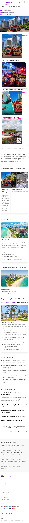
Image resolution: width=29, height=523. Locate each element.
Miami (10, 466)
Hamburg (3, 450)
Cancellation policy (5, 499)
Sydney (7, 459)
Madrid (7, 448)
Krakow (3, 452)
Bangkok (13, 459)
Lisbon (19, 450)
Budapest (13, 448)
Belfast (21, 454)
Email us (4, 485)
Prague (14, 450)
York (2, 457)
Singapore (10, 461)
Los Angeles (4, 466)
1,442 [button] (25, 35)
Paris (13, 445)
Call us (4, 483)
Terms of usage (4, 497)
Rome (17, 445)
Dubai (2, 459)
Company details (5, 492)
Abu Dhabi (3, 461)
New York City (4, 464)
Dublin (2, 448)
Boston (19, 464)
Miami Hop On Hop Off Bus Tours (11, 148)
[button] (1, 180)
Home (2, 148)
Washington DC (17, 466)
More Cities (9, 452)
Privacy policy (4, 495)
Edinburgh (9, 454)
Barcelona (8, 445)
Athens (19, 448)
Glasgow (15, 454)
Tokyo (18, 459)
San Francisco (12, 464)
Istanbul (9, 450)
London (3, 454)
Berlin (22, 445)
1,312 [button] (25, 121)
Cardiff (6, 457)
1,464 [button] (25, 92)
